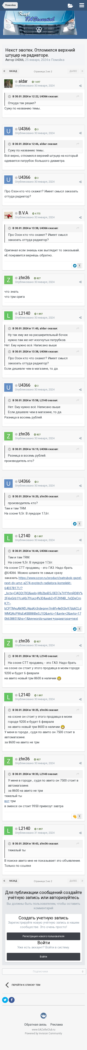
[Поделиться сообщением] (80, 85)
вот (7, 801)
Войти (43, 956)
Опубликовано (34, 85)
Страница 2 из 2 (43, 71)
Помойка (57, 60)
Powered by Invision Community (43, 1033)
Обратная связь (35, 1024)
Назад (13, 71)
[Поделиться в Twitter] (5, 1000)
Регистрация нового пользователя (43, 936)
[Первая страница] (4, 71)
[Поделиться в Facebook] (12, 1000)
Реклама (56, 1024)
